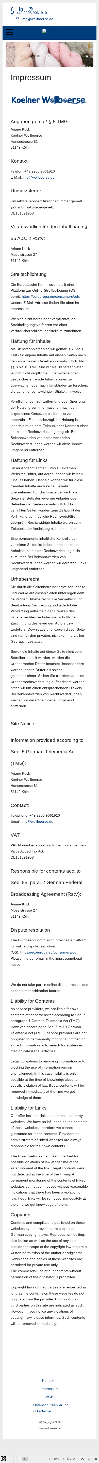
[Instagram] (30, 9)
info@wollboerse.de (37, 19)
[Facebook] (12, 9)
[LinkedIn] (21, 9)
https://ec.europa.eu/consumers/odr (50, 296)
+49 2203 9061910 (31, 13)
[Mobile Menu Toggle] (9, 32)
